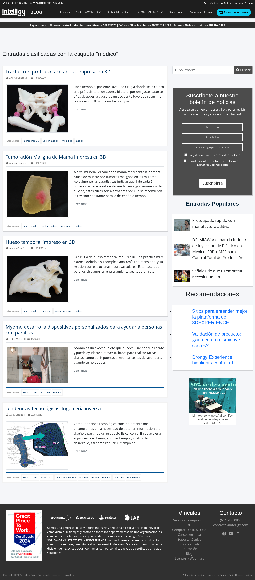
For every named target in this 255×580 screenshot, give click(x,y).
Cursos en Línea (200, 12)
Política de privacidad (193, 574)
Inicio (64, 12)
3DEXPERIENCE (148, 12)
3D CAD (45, 392)
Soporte (175, 12)
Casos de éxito (189, 544)
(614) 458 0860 (19, 2)
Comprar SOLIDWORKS (189, 530)
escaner (83, 477)
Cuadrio (248, 574)
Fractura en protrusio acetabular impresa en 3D (58, 71)
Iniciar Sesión (245, 3)
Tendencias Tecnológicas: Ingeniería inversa (53, 408)
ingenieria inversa (66, 477)
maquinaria (133, 477)
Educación (189, 549)
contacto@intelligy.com (230, 525)
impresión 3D (30, 226)
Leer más (80, 109)
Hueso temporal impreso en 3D (40, 242)
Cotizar (228, 3)
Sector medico (51, 140)
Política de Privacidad (227, 155)
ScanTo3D (46, 477)
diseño (95, 477)
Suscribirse (212, 183)
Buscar (245, 70)
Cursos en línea (189, 534)
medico (80, 140)
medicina (67, 140)
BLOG (36, 12)
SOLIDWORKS (87, 12)
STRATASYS (117, 12)
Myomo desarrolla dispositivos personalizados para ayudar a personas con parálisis (84, 330)
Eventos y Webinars (189, 558)
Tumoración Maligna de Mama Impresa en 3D (56, 156)
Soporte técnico (189, 539)
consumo (119, 477)
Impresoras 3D (31, 140)
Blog (215, 3)
